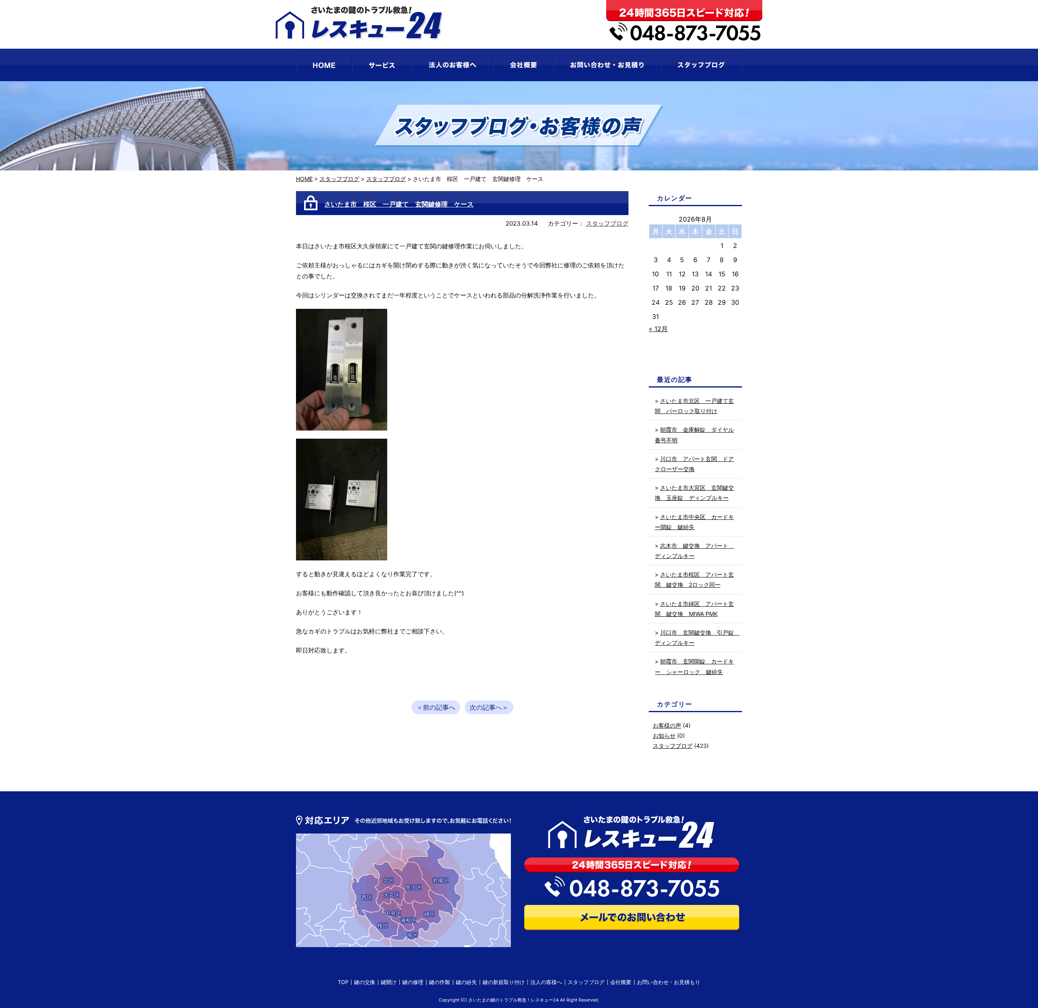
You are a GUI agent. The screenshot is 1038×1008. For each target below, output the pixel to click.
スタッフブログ (339, 178)
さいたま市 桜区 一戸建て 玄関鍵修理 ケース (399, 204)
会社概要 (620, 982)
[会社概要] (523, 65)
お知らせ (664, 735)
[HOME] (324, 65)
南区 (412, 935)
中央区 (393, 913)
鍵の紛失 (466, 982)
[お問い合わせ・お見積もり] (607, 65)
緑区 (429, 914)
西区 (367, 897)
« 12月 (658, 329)
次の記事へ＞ (489, 707)
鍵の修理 (412, 982)
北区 (388, 880)
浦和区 (408, 920)
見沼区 (413, 887)
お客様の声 (667, 725)
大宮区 (391, 895)
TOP (343, 982)
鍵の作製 (439, 982)
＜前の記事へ (435, 707)
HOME (304, 178)
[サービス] (382, 65)
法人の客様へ (546, 982)
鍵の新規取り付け (504, 982)
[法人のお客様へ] (452, 65)
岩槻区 (440, 880)
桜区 (382, 925)
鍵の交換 (364, 982)
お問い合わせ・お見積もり (668, 982)
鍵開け (389, 982)
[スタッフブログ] (701, 65)
